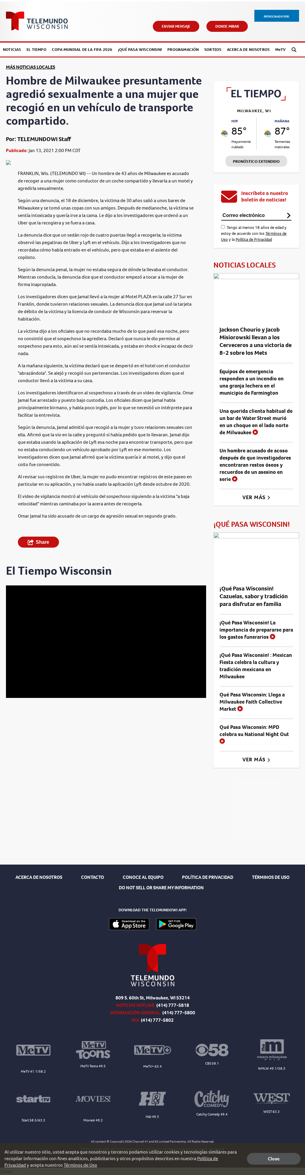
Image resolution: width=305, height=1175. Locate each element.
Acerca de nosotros (248, 49)
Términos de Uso (80, 1165)
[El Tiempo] (256, 99)
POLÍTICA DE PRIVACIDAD (207, 877)
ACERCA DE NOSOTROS (38, 877)
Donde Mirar (227, 26)
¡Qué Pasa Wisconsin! (140, 49)
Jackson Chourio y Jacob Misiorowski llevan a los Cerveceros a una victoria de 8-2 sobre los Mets (256, 341)
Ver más (254, 497)
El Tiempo (36, 49)
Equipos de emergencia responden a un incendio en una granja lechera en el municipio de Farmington (252, 382)
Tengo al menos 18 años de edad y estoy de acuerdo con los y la (254, 233)
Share (42, 542)
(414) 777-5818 (172, 1005)
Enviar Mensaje (176, 26)
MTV (280, 49)
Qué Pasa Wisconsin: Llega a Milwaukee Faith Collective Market (252, 701)
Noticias (12, 49)
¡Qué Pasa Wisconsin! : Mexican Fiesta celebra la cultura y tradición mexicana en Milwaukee (256, 665)
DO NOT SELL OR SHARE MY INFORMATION (161, 888)
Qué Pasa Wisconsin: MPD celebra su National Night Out (254, 731)
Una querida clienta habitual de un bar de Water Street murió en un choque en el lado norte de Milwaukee (256, 421)
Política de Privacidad (254, 239)
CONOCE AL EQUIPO (143, 877)
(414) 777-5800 (178, 1013)
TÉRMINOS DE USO (271, 877)
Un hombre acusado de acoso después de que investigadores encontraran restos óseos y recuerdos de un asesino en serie (255, 465)
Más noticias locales (30, 67)
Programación (183, 49)
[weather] (224, 133)
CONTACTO (92, 877)
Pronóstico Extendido (256, 161)
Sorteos (212, 49)
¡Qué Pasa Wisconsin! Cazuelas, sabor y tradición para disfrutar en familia (254, 596)
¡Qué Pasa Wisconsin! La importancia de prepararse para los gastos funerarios (256, 629)
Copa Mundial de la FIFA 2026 (82, 49)
